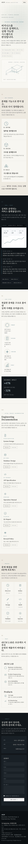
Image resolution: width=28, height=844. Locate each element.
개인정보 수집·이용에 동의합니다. (12, 796)
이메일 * (5, 772)
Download (14, 447)
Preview (7, 447)
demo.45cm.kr (5, 279)
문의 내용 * (6, 784)
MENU (24, 2)
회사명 (5, 767)
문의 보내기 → (14, 799)
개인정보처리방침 (17, 834)
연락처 (5, 778)
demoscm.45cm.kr (17, 282)
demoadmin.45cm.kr (6, 282)
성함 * (5, 761)
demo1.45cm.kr (14, 279)
